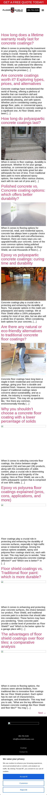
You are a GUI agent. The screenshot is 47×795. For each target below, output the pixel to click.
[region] (23, 775)
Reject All (23, 790)
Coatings (23, 748)
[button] (43, 10)
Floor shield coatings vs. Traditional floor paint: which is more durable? (22, 572)
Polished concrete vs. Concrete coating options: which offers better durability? (23, 192)
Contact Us (23, 752)
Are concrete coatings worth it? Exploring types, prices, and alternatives (22, 79)
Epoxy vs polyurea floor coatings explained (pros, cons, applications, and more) (22, 493)
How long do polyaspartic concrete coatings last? (23, 120)
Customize (24, 783)
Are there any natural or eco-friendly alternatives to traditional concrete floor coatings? (21, 333)
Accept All (23, 777)
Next (42, 713)
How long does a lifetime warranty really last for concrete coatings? (22, 39)
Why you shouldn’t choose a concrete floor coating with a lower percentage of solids (21, 415)
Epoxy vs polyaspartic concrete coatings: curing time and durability (22, 259)
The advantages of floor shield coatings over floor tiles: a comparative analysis (22, 640)
